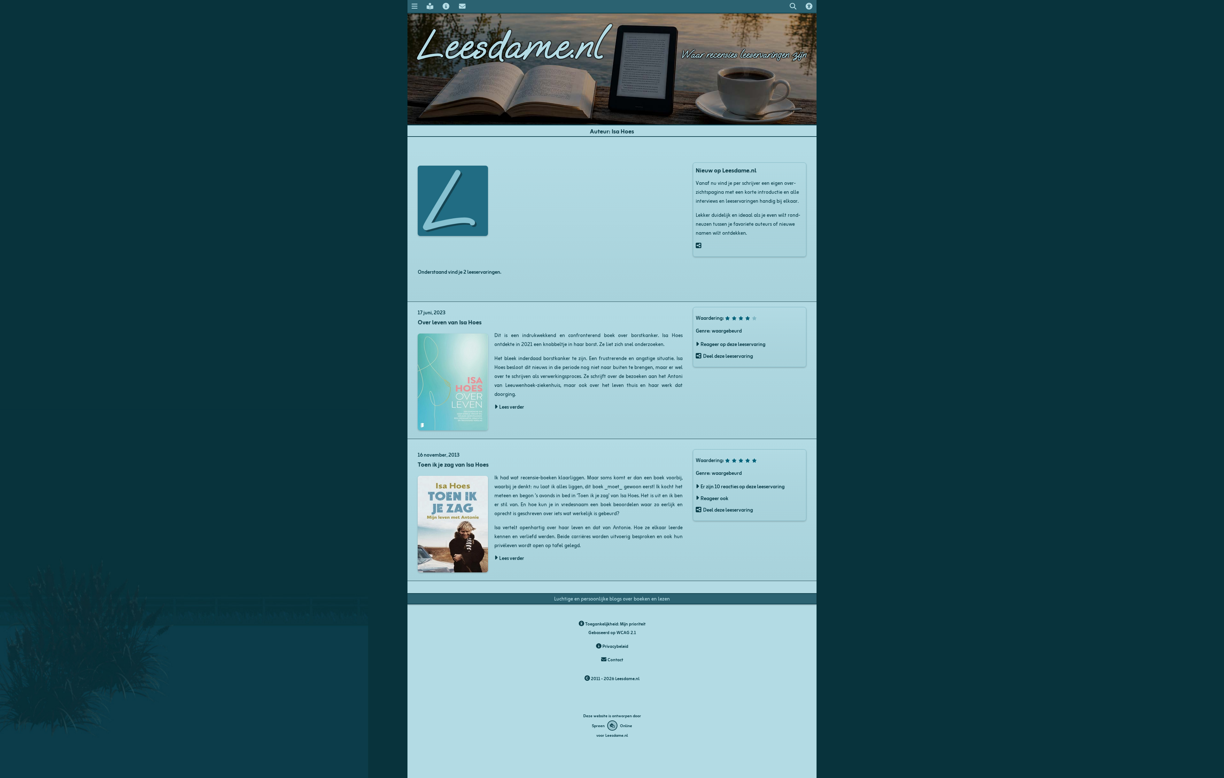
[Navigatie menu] (414, 6)
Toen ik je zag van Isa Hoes (453, 464)
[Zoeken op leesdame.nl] (792, 6)
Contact (615, 659)
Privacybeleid (614, 646)
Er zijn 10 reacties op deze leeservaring (743, 486)
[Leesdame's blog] (429, 6)
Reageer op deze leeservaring (733, 344)
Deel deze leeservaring (728, 355)
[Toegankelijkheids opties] (809, 6)
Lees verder (511, 406)
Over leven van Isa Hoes (450, 321)
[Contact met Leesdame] (462, 6)
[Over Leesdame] (446, 6)
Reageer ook (714, 498)
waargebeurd (727, 330)
